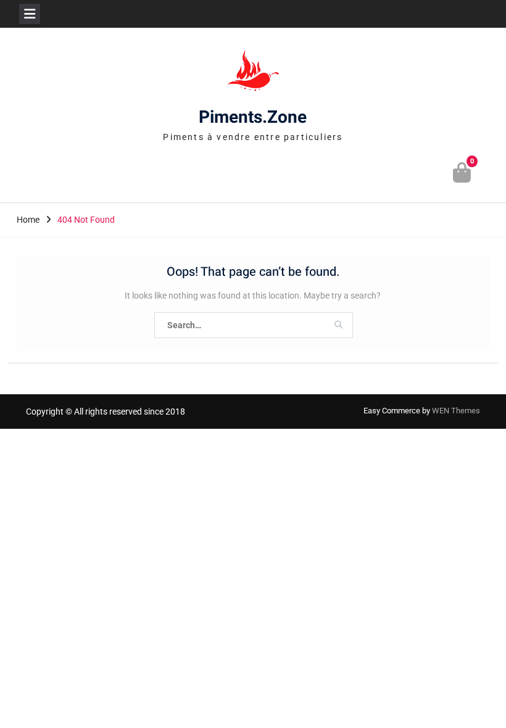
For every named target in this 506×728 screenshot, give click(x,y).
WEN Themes (456, 410)
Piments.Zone (253, 117)
